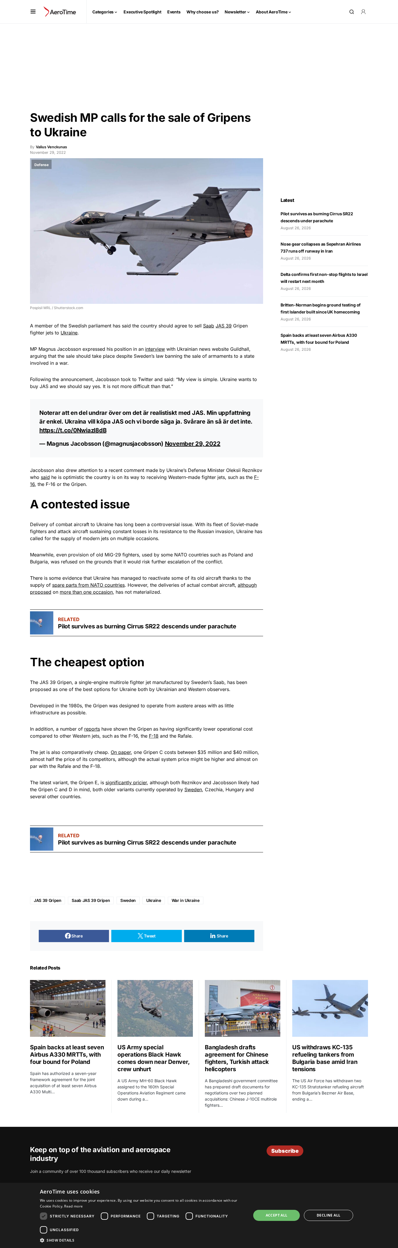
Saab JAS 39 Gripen (91, 900)
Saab (208, 326)
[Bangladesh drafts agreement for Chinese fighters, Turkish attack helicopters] (242, 1008)
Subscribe (285, 1151)
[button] (33, 11)
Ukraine (69, 333)
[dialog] (199, 1215)
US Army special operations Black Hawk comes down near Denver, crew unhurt (153, 1058)
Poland (235, 555)
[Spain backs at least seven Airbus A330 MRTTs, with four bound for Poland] (67, 1008)
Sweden (193, 789)
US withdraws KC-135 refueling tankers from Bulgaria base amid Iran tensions (324, 1058)
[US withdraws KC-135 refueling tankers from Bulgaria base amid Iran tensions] (330, 1008)
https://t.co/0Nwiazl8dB (72, 430)
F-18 (154, 736)
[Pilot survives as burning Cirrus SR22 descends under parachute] (41, 622)
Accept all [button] (277, 1215)
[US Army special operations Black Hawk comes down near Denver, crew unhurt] (155, 1008)
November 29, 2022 (193, 443)
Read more (73, 1206)
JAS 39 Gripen (47, 900)
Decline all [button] (328, 1215)
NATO (180, 555)
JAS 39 (224, 326)
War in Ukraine (186, 900)
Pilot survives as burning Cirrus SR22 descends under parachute (147, 626)
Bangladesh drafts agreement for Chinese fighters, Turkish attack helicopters (237, 1058)
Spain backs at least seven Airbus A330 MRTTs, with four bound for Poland (67, 1054)
